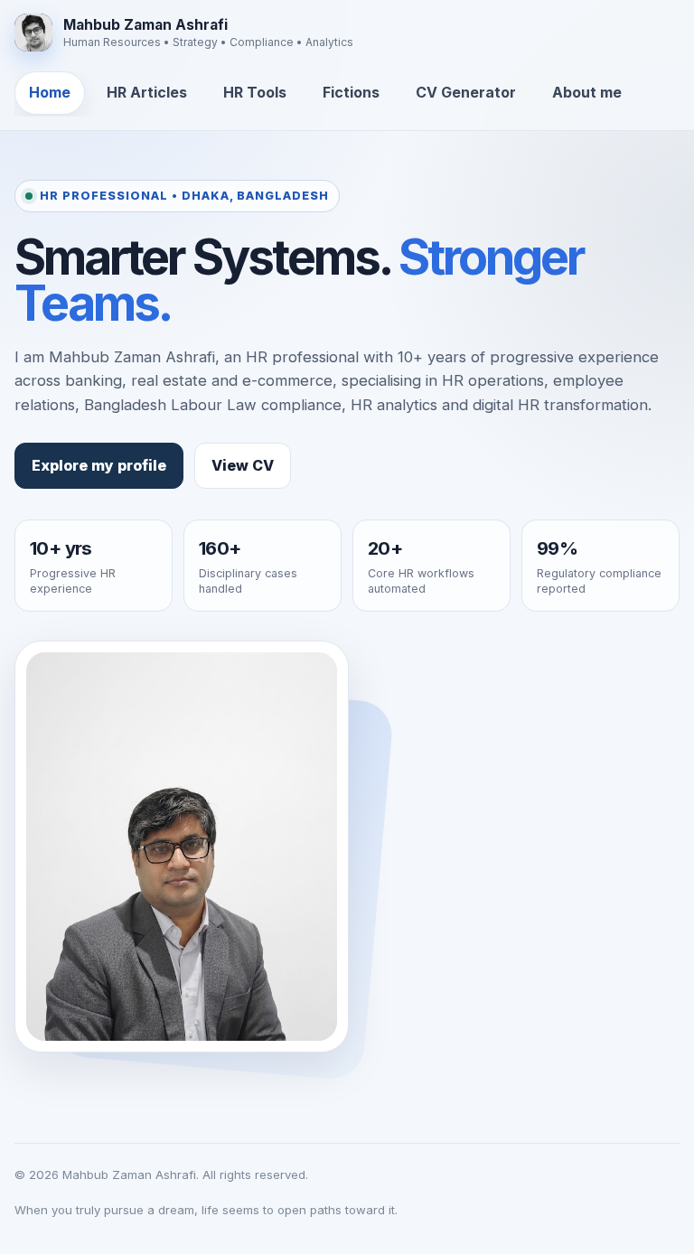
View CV (242, 465)
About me (587, 92)
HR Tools (254, 92)
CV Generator (466, 92)
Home (49, 92)
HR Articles (147, 92)
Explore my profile (99, 465)
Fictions (351, 92)
